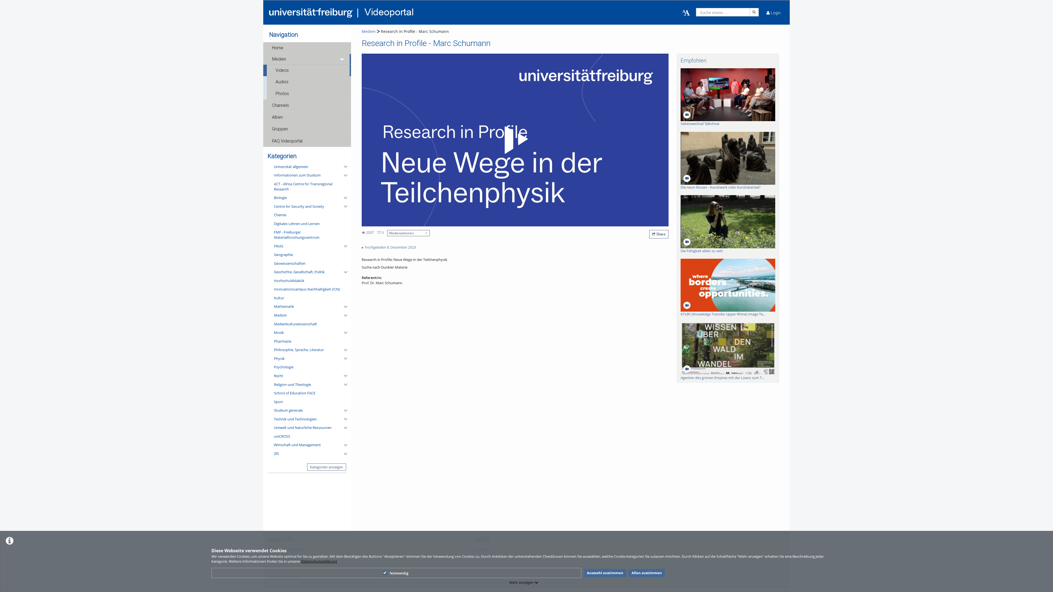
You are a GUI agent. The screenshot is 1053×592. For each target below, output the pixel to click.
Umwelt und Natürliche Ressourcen (303, 427)
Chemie (280, 214)
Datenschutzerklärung (319, 561)
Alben (277, 117)
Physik (279, 358)
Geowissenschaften (289, 263)
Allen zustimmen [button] (647, 572)
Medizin (280, 315)
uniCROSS (282, 436)
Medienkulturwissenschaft (295, 323)
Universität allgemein (291, 166)
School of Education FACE (294, 393)
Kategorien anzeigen (326, 467)
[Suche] (754, 12)
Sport (278, 401)
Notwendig (399, 573)
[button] (307, 48)
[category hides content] (344, 166)
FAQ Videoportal (287, 141)
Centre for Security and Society (299, 206)
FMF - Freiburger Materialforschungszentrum (296, 235)
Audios (282, 81)
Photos (282, 93)
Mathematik (284, 306)
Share (660, 234)
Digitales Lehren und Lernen (297, 223)
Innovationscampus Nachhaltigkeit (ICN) (307, 289)
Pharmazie (282, 341)
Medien (279, 59)
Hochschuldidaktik (289, 280)
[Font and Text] (686, 12)
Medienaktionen (401, 233)
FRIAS (278, 246)
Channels (280, 105)
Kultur (279, 297)
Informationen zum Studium (297, 175)
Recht (278, 375)
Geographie (283, 254)
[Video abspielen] (515, 140)
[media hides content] (342, 59)
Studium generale (288, 410)
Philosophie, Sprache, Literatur (299, 349)
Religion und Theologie (292, 384)
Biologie (280, 197)
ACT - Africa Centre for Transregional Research (303, 186)
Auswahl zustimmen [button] (605, 572)
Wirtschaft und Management (297, 444)
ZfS (276, 453)
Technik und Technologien (295, 419)
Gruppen (280, 129)
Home (277, 47)
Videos (282, 70)
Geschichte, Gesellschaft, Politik (299, 271)
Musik (279, 332)
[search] (723, 12)
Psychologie (283, 367)
